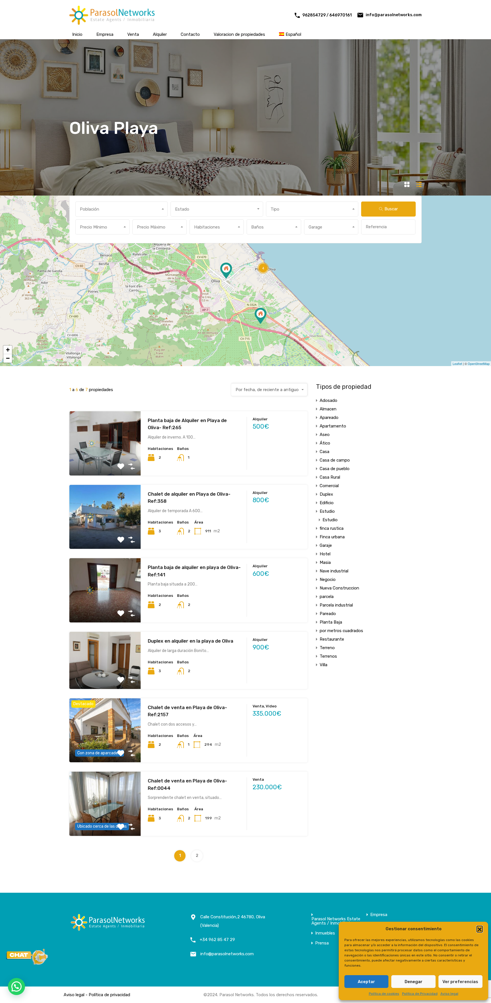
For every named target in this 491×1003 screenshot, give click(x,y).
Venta (133, 34)
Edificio (327, 502)
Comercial (329, 485)
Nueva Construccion (339, 588)
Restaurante (332, 639)
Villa (323, 664)
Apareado (329, 417)
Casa (324, 451)
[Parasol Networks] (112, 22)
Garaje (326, 545)
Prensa (322, 943)
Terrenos (328, 656)
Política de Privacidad (420, 994)
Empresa (104, 34)
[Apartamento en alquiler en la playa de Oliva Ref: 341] (226, 271)
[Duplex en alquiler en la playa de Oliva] (261, 316)
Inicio (77, 34)
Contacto (190, 34)
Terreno (327, 647)
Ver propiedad (105, 462)
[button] (479, 929)
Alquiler (160, 34)
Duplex (326, 494)
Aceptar (366, 981)
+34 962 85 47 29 (217, 939)
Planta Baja (331, 622)
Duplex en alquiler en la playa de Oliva (190, 641)
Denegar (414, 981)
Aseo (325, 434)
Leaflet (457, 363)
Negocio (328, 579)
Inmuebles (325, 933)
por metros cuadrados (341, 630)
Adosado (328, 400)
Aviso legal (449, 994)
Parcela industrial (336, 605)
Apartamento (333, 426)
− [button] (8, 358)
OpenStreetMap (479, 363)
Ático (325, 443)
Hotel (325, 553)
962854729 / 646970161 (327, 15)
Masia (325, 562)
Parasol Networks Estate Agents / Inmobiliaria (335, 921)
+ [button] (8, 349)
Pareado (328, 613)
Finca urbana (332, 536)
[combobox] (121, 209)
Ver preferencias (460, 981)
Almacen (328, 409)
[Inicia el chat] (27, 962)
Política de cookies (384, 994)
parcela (327, 596)
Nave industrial (334, 571)
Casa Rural (330, 477)
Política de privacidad (109, 994)
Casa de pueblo (334, 468)
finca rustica (332, 528)
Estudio (327, 511)
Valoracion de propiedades (239, 34)
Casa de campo (335, 460)
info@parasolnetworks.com (394, 15)
